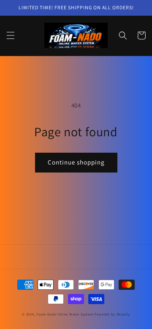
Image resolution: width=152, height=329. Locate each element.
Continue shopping (76, 162)
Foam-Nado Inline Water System (64, 314)
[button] (10, 35)
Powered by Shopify (112, 314)
